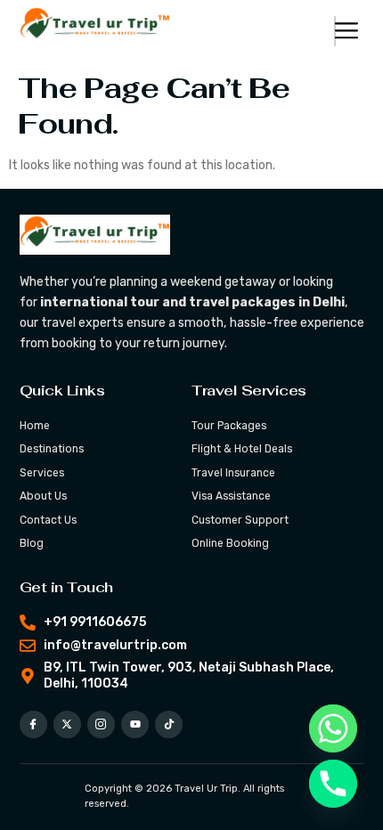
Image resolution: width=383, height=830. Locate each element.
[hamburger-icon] (335, 31)
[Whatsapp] (333, 728)
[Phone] (333, 784)
